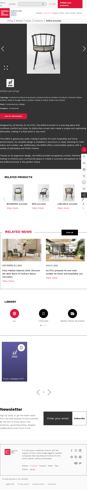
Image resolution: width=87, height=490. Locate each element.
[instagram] (76, 450)
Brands (39, 13)
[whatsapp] (84, 182)
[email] (84, 189)
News (61, 13)
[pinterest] (84, 169)
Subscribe (79, 418)
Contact (12, 4)
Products (47, 13)
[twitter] (84, 176)
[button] (83, 199)
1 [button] (43, 392)
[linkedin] (84, 163)
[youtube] (76, 463)
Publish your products (65, 4)
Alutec (28, 21)
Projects (55, 13)
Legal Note (9, 484)
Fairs (67, 13)
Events (72, 13)
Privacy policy (23, 484)
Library (79, 13)
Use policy (52, 484)
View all (69, 232)
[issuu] (76, 457)
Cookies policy (38, 484)
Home (10, 21)
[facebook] (84, 156)
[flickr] (80, 457)
